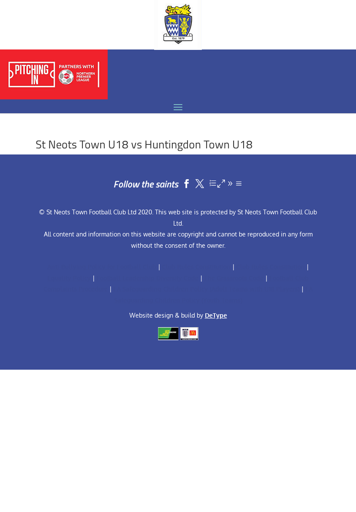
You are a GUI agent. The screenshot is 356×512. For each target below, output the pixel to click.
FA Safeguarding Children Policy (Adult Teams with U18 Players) (206, 288)
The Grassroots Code (234, 278)
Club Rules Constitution (196, 266)
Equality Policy (69, 278)
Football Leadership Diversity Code (147, 278)
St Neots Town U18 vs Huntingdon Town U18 (144, 144)
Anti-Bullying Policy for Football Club (101, 266)
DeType (216, 315)
